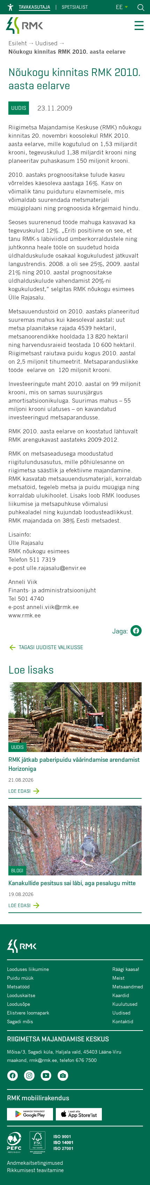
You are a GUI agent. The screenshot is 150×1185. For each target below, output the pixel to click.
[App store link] (79, 1115)
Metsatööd (18, 986)
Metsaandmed (127, 986)
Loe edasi (19, 791)
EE (119, 6)
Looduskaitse (21, 995)
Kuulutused (124, 1004)
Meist (118, 977)
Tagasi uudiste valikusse (51, 647)
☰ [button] (139, 27)
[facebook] (12, 1077)
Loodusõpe (18, 1004)
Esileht (17, 43)
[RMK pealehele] (24, 26)
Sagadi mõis (20, 1021)
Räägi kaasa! (125, 969)
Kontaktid (122, 1021)
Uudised (46, 43)
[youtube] (46, 1077)
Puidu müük (20, 977)
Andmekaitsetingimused (35, 1162)
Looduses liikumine (28, 969)
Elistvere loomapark (28, 1012)
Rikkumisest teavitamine (35, 1170)
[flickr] (62, 1077)
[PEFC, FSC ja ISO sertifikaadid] (75, 1142)
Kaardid (120, 995)
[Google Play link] (30, 1115)
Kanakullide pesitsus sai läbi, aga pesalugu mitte (72, 883)
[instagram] (29, 1077)
